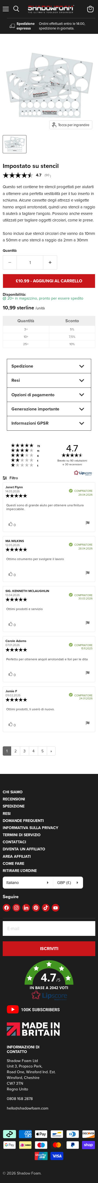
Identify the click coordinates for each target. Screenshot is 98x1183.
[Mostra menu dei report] (87, 523)
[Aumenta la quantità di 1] (50, 262)
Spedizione (13, 806)
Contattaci (14, 842)
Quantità (10, 251)
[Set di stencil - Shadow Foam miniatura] (14, 144)
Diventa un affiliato (24, 849)
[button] (49, 980)
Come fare (13, 863)
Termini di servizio (22, 835)
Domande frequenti (23, 820)
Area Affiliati (17, 856)
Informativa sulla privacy (30, 827)
